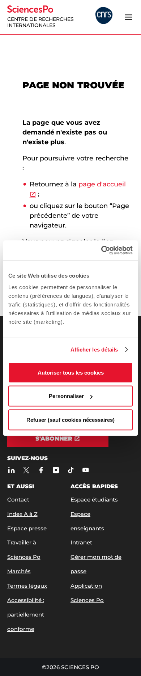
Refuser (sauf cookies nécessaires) (70, 419)
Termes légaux (27, 585)
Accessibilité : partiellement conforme (25, 614)
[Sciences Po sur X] (26, 470)
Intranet (81, 542)
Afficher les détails (94, 349)
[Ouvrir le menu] (128, 17)
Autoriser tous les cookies (71, 372)
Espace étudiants (94, 499)
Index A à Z (22, 514)
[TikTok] (71, 470)
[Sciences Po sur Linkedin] (11, 470)
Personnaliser (66, 396)
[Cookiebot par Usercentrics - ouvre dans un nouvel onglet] (101, 250)
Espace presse (27, 528)
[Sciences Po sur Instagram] (56, 470)
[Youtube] (85, 470)
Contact (18, 499)
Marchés (19, 571)
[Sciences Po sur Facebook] (41, 470)
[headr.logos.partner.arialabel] (104, 16)
